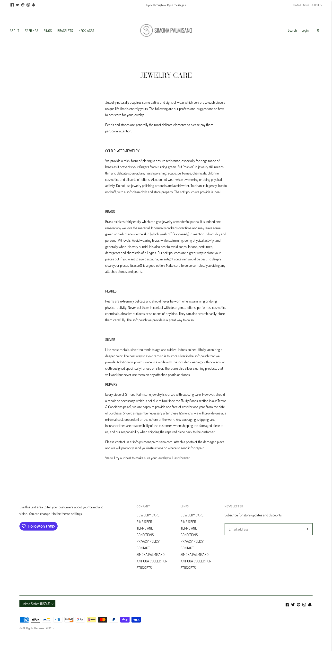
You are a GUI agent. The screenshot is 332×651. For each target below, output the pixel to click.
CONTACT (143, 548)
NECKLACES (86, 30)
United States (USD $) (306, 5)
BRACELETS (65, 30)
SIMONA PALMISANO (151, 554)
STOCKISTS (144, 567)
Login (305, 30)
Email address (237, 523)
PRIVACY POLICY (148, 541)
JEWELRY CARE (148, 515)
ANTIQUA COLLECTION (152, 561)
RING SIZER (144, 521)
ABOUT (14, 30)
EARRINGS (31, 30)
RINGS (48, 30)
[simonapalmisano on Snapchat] (33, 5)
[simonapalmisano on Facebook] (12, 5)
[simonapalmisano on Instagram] (28, 5)
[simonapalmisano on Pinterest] (23, 5)
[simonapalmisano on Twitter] (17, 5)
